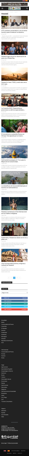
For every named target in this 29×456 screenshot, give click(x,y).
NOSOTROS (23, 450)
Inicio (2, 12)
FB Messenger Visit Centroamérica (9, 430)
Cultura (3, 377)
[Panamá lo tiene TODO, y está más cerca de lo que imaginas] (14, 74)
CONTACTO (20, 453)
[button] (2, 8)
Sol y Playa (4, 397)
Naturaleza (4, 387)
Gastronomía (4, 385)
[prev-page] (9, 278)
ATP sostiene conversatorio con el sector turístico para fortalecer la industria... (14, 31)
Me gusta (25, 297)
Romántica (4, 393)
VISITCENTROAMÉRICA (15, 450)
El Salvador (4, 328)
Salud (2, 395)
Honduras (3, 334)
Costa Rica (4, 326)
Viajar (2, 365)
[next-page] (20, 278)
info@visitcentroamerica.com (8, 429)
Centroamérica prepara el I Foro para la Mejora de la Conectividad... (13, 161)
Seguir (25, 300)
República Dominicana (7, 340)
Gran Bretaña (4, 414)
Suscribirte (24, 309)
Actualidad (7, 12)
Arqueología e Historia (7, 371)
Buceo (3, 375)
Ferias (2, 358)
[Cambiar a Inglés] (24, 0)
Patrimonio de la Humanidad (8, 391)
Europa (3, 354)
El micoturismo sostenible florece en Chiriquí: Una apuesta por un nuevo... (12, 135)
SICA (2, 342)
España (3, 412)
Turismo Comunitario (6, 401)
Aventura (3, 373)
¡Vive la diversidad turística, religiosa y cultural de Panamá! (13, 264)
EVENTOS (14, 453)
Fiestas (3, 383)
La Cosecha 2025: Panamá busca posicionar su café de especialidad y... (13, 109)
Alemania (3, 410)
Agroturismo (4, 367)
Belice (2, 322)
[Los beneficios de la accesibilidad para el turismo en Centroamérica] (14, 177)
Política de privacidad (13, 443)
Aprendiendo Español (6, 369)
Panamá (11, 12)
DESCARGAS (9, 453)
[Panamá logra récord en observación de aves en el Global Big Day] (14, 48)
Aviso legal (4, 443)
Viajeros (3, 408)
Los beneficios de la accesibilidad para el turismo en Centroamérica (14, 186)
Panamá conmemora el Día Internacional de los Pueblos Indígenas (14, 212)
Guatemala (4, 332)
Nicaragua (4, 336)
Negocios (3, 389)
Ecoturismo (4, 381)
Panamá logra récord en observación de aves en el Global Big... (13, 57)
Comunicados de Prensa (7, 324)
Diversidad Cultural (6, 379)
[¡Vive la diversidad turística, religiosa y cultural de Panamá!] (14, 255)
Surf (2, 399)
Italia (2, 416)
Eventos (3, 330)
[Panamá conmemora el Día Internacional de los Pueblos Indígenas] (14, 203)
